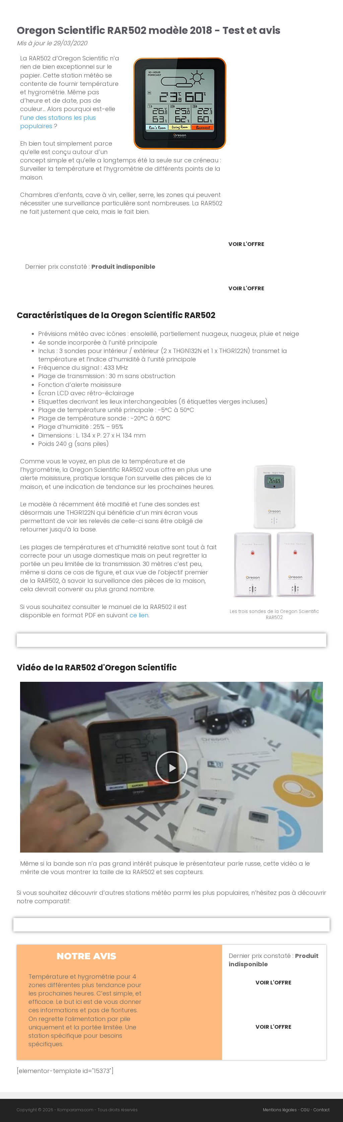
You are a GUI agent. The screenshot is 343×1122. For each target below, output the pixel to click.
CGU (305, 1110)
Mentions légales (280, 1110)
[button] (171, 767)
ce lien (139, 615)
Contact (322, 1110)
